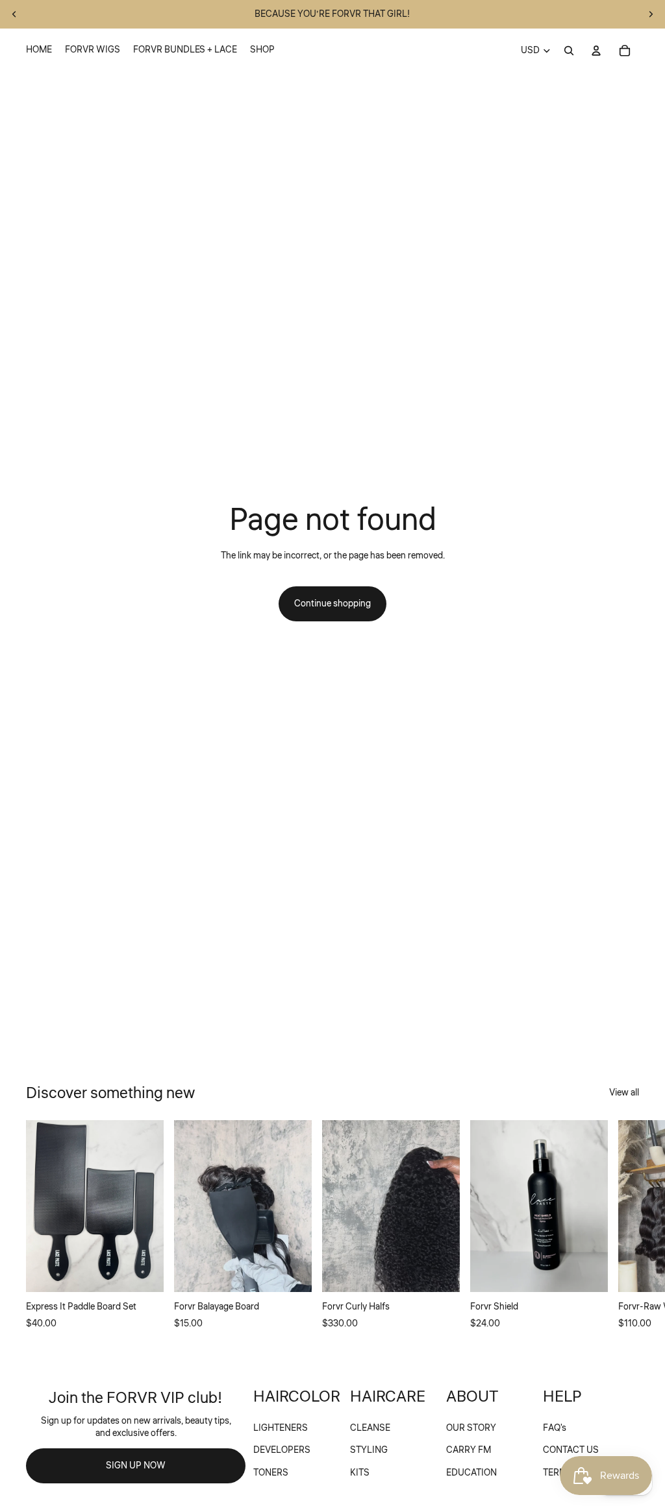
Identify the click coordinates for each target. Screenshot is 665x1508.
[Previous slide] (14, 14)
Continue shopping (332, 603)
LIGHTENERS (280, 1428)
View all (624, 1092)
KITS (360, 1472)
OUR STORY (471, 1428)
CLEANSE (370, 1428)
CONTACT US (571, 1450)
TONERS (270, 1472)
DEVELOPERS (281, 1450)
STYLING (369, 1450)
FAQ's (554, 1428)
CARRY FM (468, 1450)
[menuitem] (39, 50)
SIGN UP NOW (136, 1465)
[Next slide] (650, 14)
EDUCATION (471, 1472)
